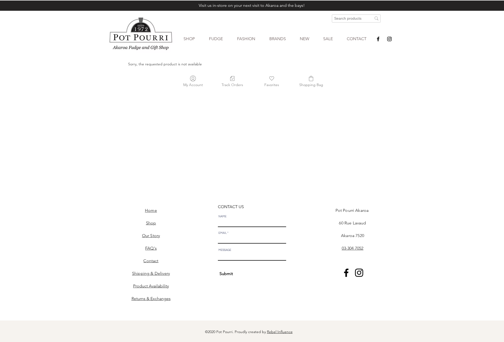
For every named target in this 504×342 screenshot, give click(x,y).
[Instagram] (389, 39)
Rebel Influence (280, 331)
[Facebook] (378, 39)
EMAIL (222, 232)
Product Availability (151, 285)
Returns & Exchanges (151, 298)
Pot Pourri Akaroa (352, 210)
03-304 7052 (353, 248)
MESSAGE (224, 250)
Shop (151, 222)
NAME (222, 216)
